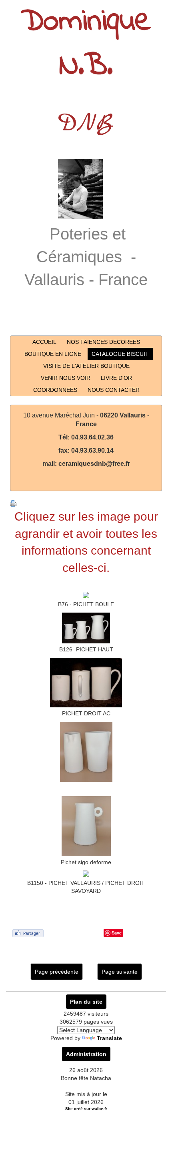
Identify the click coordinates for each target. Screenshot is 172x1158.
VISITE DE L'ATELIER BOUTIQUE (86, 366)
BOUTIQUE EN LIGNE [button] (52, 354)
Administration (86, 1054)
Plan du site (86, 1001)
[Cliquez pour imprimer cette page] (13, 503)
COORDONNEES (55, 390)
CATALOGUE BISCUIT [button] (120, 354)
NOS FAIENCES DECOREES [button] (103, 342)
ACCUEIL (44, 342)
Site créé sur (86, 1108)
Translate (109, 1038)
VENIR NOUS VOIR (65, 378)
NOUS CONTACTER (114, 390)
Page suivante (120, 971)
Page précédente (56, 971)
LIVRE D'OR (116, 378)
